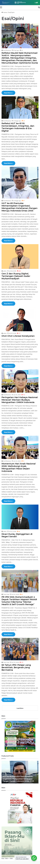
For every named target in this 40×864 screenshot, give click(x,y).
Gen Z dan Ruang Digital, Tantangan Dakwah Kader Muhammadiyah (16, 276)
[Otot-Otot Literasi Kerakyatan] (20, 319)
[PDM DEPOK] (20, 2)
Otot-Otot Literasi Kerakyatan (18, 336)
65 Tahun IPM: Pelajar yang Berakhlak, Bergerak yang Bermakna (16, 667)
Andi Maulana (7, 50)
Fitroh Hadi (6, 594)
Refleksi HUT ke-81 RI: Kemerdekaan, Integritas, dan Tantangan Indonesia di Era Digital (18, 127)
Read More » (8, 93)
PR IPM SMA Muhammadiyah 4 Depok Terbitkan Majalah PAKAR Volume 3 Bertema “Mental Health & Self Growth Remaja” (19, 601)
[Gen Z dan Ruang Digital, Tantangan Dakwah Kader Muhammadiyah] (20, 256)
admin (5, 271)
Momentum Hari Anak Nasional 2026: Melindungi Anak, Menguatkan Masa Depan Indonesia (19, 467)
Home (5, 12)
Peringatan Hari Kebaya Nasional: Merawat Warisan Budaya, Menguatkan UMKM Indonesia (20, 400)
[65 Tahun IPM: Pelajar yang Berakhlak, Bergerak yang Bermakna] (20, 649)
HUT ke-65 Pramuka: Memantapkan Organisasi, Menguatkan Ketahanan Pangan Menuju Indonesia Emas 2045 (19, 207)
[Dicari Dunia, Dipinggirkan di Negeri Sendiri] (20, 517)
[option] (20, 772)
